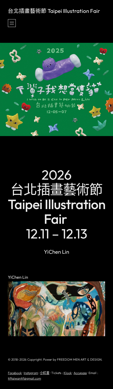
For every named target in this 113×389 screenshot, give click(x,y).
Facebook (15, 373)
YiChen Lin (18, 277)
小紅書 (44, 373)
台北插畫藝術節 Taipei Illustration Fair (54, 10)
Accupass (80, 373)
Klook (68, 373)
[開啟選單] (12, 23)
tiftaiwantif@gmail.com (24, 378)
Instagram (31, 373)
